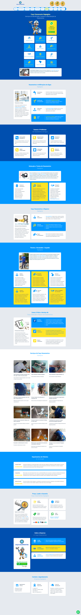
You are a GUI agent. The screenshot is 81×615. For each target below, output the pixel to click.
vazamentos (57, 70)
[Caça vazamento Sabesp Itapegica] (39, 372)
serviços (38, 255)
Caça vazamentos (49, 216)
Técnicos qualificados (49, 554)
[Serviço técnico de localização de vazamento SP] (39, 395)
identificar (23, 106)
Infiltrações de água (50, 108)
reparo (53, 70)
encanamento (43, 255)
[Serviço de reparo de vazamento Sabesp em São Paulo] (39, 418)
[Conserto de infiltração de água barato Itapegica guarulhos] (57, 395)
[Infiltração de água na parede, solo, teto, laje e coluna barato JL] (22, 395)
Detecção (47, 224)
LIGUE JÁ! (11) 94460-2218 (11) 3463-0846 (51, 28)
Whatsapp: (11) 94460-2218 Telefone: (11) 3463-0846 (54, 517)
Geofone (31, 174)
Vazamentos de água (54, 100)
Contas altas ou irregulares (50, 116)
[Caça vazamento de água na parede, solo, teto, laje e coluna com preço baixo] (22, 372)
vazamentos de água (18, 107)
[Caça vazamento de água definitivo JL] (57, 372)
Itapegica (39, 172)
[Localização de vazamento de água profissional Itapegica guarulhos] (57, 418)
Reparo (47, 233)
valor (27, 516)
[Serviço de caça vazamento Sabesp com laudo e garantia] (22, 418)
